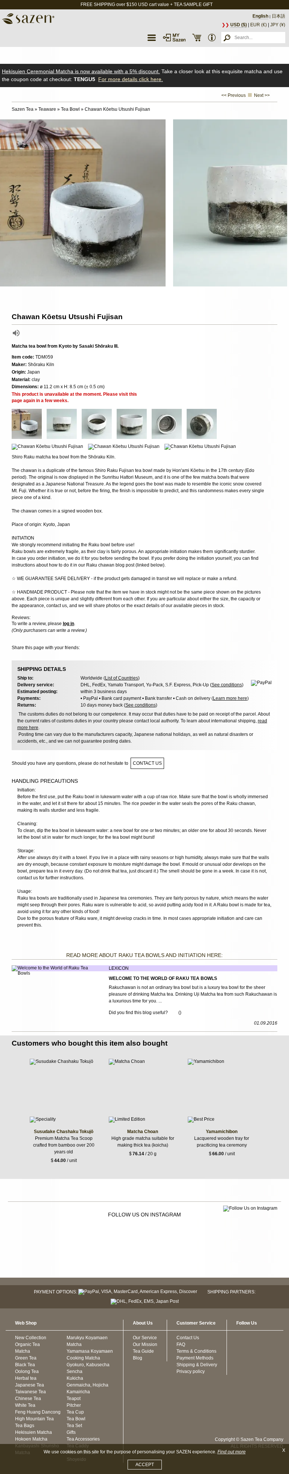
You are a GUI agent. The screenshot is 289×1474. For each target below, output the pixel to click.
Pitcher (74, 1405)
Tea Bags (24, 1425)
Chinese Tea (28, 1398)
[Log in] (174, 37)
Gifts (71, 1432)
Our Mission (145, 1344)
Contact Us (187, 1337)
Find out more (232, 1451)
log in (68, 623)
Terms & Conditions (196, 1351)
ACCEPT (144, 1464)
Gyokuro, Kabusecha (88, 1364)
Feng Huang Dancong (38, 1412)
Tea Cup (75, 1412)
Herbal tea (26, 1378)
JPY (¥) (277, 24)
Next (281, 203)
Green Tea (26, 1358)
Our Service (145, 1337)
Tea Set (74, 1425)
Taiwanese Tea (30, 1391)
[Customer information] (212, 37)
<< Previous (233, 95)
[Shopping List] (196, 37)
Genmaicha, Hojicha (87, 1385)
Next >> (262, 95)
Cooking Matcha (83, 1358)
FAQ (180, 1344)
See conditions (226, 684)
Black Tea (25, 1364)
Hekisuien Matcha (33, 1432)
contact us (147, 763)
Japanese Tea (29, 1385)
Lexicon (119, 968)
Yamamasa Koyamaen (90, 1351)
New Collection (30, 1337)
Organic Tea (27, 1344)
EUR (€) (258, 24)
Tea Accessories (83, 1439)
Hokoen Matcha (31, 1439)
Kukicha (75, 1378)
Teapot (74, 1398)
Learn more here (230, 698)
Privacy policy (190, 1371)
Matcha (22, 1351)
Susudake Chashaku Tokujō (63, 1131)
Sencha (74, 1371)
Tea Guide (143, 1351)
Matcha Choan (142, 1131)
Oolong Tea (27, 1371)
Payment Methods (194, 1358)
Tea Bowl (76, 1418)
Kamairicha (78, 1391)
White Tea (25, 1405)
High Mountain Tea (34, 1418)
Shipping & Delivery (196, 1364)
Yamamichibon (221, 1131)
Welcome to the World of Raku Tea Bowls (163, 978)
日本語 (278, 16)
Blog (137, 1358)
